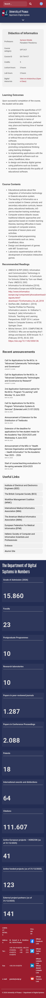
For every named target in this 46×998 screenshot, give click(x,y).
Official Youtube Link (39, 979)
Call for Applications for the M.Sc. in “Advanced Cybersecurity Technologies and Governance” (22, 363)
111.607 (15, 827)
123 (8, 885)
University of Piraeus (18, 11)
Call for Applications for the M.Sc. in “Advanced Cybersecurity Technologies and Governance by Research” (22, 377)
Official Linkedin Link (39, 961)
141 (8, 914)
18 (7, 769)
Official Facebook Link (39, 941)
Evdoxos (8, 545)
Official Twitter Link (38, 951)
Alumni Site (10, 551)
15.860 (13, 596)
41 (7, 856)
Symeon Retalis (26, 40)
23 (7, 625)
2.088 (11, 740)
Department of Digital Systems (19, 15)
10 (7, 653)
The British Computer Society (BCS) (21, 494)
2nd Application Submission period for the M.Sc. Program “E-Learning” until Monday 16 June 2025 (22, 392)
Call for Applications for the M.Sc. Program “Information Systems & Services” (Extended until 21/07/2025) (22, 406)
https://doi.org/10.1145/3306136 (23, 341)
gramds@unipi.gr (15, 979)
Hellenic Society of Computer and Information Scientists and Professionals (20, 537)
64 (7, 798)
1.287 (11, 711)
